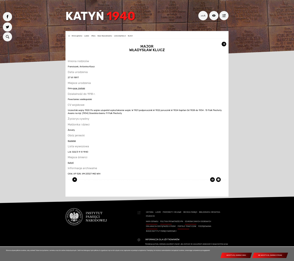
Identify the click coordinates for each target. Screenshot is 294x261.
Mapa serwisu (152, 221)
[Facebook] (7, 16)
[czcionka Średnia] (203, 15)
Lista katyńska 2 (120, 36)
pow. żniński (79, 88)
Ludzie (86, 36)
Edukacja (150, 216)
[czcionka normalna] (201, 15)
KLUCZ (130, 36)
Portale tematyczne (187, 226)
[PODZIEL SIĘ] (224, 44)
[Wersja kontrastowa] (213, 15)
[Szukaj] (7, 36)
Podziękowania (204, 226)
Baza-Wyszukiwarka (105, 36)
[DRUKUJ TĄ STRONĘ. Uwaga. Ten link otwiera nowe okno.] (212, 179)
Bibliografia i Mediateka (209, 212)
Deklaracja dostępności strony (161, 226)
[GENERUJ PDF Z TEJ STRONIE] (218, 179)
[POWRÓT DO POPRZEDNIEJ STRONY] (74, 179)
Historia (149, 212)
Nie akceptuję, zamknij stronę (270, 255)
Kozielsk (72, 141)
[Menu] (224, 15)
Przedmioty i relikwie (172, 212)
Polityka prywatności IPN (171, 221)
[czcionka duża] (204, 15)
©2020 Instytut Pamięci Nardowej (161, 231)
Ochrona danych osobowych (198, 221)
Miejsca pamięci (190, 212)
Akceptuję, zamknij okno (236, 255)
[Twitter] (7, 27)
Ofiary (93, 36)
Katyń (100, 16)
